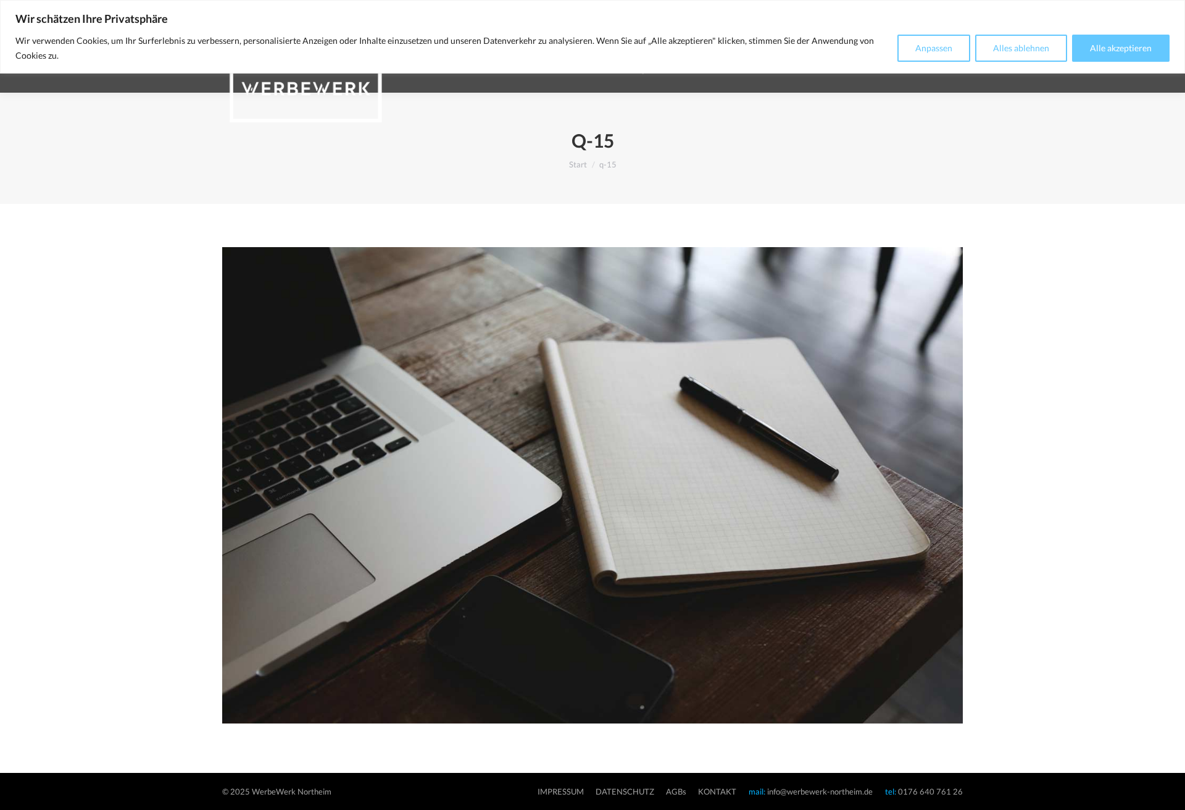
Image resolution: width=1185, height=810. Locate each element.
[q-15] (592, 485)
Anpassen (933, 48)
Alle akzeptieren (1121, 48)
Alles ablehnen (1021, 48)
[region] (592, 37)
